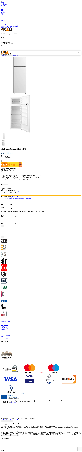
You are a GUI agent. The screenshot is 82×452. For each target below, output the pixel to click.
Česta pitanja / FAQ (5, 328)
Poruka (2, 223)
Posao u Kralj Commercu (6, 333)
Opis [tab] (1, 198)
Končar (2, 14)
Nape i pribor (26, 53)
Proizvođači (3, 7)
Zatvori (2, 237)
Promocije (3, 329)
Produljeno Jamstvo (4, 325)
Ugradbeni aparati (21, 53)
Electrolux (3, 12)
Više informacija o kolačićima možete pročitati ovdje (11, 419)
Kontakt (2, 22)
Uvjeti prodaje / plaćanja (5, 321)
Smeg (2, 17)
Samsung (2, 18)
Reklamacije (3, 323)
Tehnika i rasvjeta (51, 53)
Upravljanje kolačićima (5, 337)
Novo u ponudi (4, 4)
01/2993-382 (8, 24)
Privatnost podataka (4, 331)
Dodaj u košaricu (4, 184)
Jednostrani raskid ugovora (6, 338)
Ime (1, 214)
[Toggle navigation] (1, 1)
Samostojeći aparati (14, 53)
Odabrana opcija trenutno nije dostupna (8, 185)
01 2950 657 (7, 27)
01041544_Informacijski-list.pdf (7, 203)
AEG (2, 13)
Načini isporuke (4, 327)
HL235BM (10, 197)
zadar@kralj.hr (18, 25)
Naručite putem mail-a (5, 334)
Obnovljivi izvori (59, 53)
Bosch (2, 9)
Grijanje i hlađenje (38, 53)
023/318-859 (8, 25)
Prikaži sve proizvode (5, 42)
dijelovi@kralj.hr (17, 27)
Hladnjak (2, 197)
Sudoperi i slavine (31, 53)
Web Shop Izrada (14, 402)
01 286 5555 (5, 26)
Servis (2, 336)
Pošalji (2, 225)
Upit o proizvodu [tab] (27, 198)
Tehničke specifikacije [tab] (19, 198)
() (15, 196)
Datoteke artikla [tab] (11, 198)
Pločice (55, 52)
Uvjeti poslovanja (4, 330)
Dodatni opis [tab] (5, 198)
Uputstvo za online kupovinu (6, 335)
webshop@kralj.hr (14, 26)
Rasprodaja (3, 5)
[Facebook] (4, 349)
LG (1, 19)
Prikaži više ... (3, 20)
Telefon (2, 218)
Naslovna (2, 2)
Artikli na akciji (4, 3)
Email (2, 216)
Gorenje (2, 11)
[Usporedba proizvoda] (1, 161)
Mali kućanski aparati (44, 53)
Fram (2, 10)
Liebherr (2, 16)
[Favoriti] (1, 160)
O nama (2, 326)
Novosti (2, 6)
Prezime (2, 215)
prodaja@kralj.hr (19, 24)
